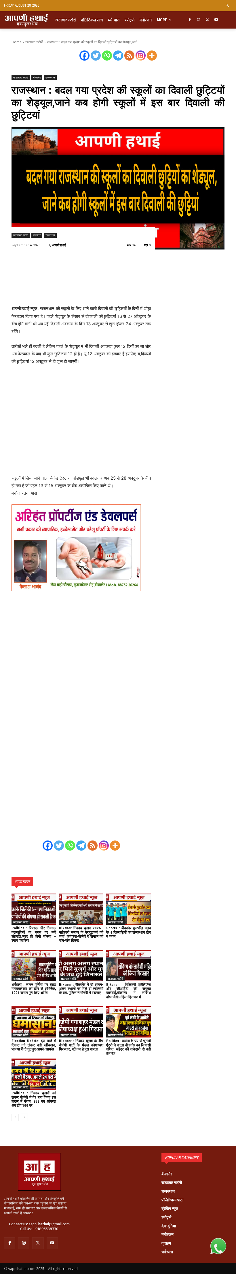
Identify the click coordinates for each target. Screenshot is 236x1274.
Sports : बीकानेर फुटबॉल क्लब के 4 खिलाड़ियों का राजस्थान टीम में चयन (128, 932)
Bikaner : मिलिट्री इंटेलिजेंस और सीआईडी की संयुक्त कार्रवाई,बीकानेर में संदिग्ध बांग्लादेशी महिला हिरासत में (128, 990)
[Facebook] (189, 20)
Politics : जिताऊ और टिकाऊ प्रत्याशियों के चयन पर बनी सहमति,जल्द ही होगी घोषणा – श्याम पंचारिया (34, 934)
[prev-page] (15, 1117)
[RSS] (129, 55)
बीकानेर (37, 77)
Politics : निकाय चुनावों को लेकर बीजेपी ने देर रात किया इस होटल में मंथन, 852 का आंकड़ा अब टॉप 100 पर (34, 1099)
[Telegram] (118, 55)
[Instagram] (198, 20)
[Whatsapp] (107, 55)
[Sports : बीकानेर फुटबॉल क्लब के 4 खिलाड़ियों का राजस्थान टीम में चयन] (128, 909)
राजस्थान (50, 77)
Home (17, 42)
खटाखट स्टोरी (34, 42)
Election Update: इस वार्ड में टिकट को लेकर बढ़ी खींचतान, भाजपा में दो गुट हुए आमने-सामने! (34, 1045)
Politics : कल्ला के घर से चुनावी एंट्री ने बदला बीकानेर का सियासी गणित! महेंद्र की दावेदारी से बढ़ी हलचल (128, 1047)
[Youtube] (216, 20)
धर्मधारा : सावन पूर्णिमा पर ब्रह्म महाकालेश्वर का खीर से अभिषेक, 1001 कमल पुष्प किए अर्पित (34, 988)
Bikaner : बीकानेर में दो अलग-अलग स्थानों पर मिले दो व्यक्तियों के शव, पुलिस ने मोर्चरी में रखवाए (81, 988)
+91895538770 (45, 1229)
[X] (207, 20)
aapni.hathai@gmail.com (49, 1224)
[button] (227, 5)
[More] (152, 55)
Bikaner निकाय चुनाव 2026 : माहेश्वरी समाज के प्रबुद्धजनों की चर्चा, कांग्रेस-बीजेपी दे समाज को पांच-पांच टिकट (81, 934)
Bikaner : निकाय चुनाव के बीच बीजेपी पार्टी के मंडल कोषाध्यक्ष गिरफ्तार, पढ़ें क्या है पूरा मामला (81, 1045)
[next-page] (24, 1117)
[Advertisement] (81, 286)
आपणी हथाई (59, 245)
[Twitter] (96, 55)
